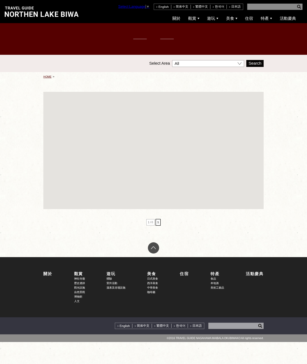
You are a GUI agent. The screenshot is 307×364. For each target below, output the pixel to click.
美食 (230, 18)
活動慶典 (288, 18)
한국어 (219, 6)
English (163, 7)
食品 (213, 278)
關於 (176, 18)
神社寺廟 (79, 278)
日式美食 (152, 278)
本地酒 (215, 283)
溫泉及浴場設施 (116, 287)
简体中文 (182, 6)
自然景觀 (79, 292)
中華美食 (152, 287)
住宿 (249, 18)
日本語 (236, 6)
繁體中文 (201, 6)
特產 (265, 18)
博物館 (78, 296)
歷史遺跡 (79, 283)
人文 (77, 301)
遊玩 (211, 18)
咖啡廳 (151, 292)
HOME (47, 76)
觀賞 (192, 18)
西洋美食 (152, 283)
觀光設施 (79, 287)
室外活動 (112, 283)
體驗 (109, 278)
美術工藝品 (217, 287)
